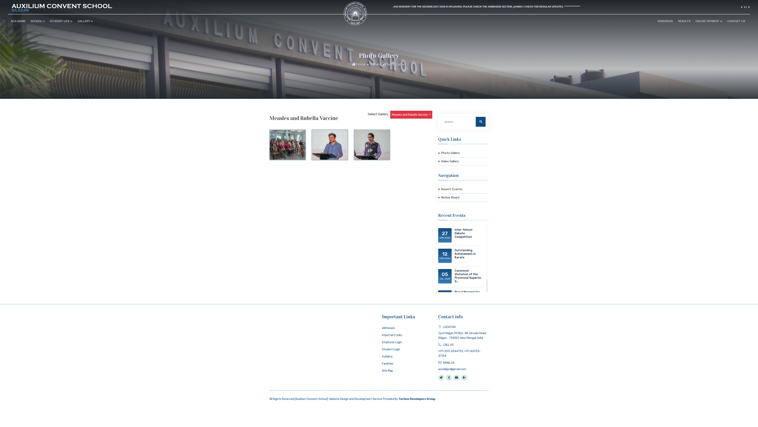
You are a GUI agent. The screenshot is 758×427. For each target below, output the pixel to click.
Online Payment (708, 21)
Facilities (387, 363)
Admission (665, 21)
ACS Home (18, 21)
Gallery (84, 21)
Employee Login (392, 342)
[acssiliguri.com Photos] (287, 145)
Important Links (392, 335)
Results (684, 21)
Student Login (391, 349)
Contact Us (736, 21)
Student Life (60, 21)
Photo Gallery (395, 64)
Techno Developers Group (417, 399)
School (37, 21)
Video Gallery (450, 161)
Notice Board (450, 197)
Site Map (387, 370)
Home (361, 64)
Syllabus (387, 356)
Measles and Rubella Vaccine (410, 114)
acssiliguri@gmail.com (452, 369)
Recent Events (451, 189)
